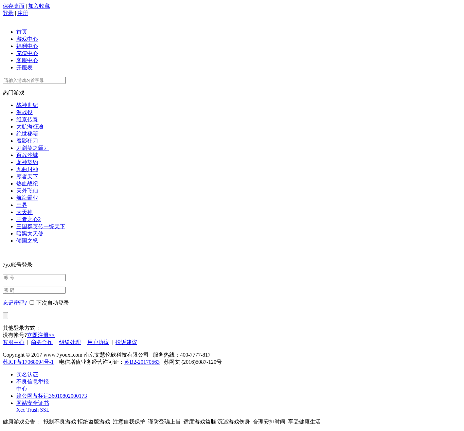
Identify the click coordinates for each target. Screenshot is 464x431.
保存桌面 (13, 6)
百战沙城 (27, 155)
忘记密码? (15, 303)
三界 (21, 205)
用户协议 (98, 342)
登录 (8, 13)
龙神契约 (27, 162)
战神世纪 (27, 105)
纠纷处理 (70, 342)
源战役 (24, 112)
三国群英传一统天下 (40, 226)
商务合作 (42, 342)
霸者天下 (27, 176)
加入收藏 (39, 6)
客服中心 (27, 60)
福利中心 (27, 46)
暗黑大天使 (29, 233)
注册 (22, 13)
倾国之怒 (27, 241)
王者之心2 (28, 219)
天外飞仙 (27, 191)
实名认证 (27, 374)
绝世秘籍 (27, 134)
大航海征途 (29, 126)
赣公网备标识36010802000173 (51, 396)
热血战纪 (27, 183)
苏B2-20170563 (142, 362)
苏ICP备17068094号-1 (28, 362)
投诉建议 (126, 342)
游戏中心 (27, 39)
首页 (21, 32)
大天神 (24, 212)
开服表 (24, 67)
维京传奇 (27, 119)
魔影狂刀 (27, 141)
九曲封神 (27, 169)
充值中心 (27, 53)
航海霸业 (27, 198)
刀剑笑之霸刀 (32, 148)
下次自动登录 (52, 303)
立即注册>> (41, 335)
